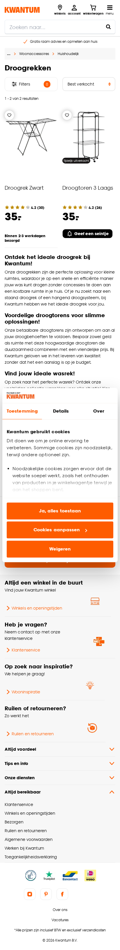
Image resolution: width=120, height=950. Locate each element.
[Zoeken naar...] (108, 26)
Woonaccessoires (34, 54)
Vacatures (60, 920)
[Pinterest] (46, 894)
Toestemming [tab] (22, 411)
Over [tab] (98, 411)
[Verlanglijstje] (9, 115)
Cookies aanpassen (56, 530)
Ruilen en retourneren (33, 733)
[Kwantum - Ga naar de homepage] (22, 10)
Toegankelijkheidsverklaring (31, 856)
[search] (60, 27)
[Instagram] (30, 894)
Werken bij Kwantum (24, 848)
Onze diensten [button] (20, 777)
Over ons (60, 910)
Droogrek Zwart (24, 187)
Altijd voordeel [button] (20, 749)
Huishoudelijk (68, 54)
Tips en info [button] (16, 763)
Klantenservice (26, 649)
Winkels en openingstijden (37, 607)
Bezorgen (14, 821)
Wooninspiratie (26, 691)
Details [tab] (61, 411)
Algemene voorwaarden (28, 839)
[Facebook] (62, 894)
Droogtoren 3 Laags (87, 187)
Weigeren (60, 549)
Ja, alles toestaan (60, 511)
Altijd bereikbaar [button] (22, 791)
